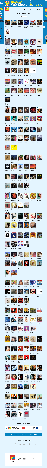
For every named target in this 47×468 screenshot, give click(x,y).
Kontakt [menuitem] (21, 9)
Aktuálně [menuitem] (15, 9)
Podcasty (19, 458)
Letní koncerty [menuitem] (29, 9)
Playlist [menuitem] (12, 9)
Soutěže (19, 460)
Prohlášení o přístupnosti (26, 463)
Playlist (19, 459)
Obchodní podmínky (25, 458)
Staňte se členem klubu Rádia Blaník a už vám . (23, 434)
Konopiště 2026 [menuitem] (34, 9)
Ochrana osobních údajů (26, 457)
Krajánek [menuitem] (25, 9)
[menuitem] (41, 9)
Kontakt (24, 460)
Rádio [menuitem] (18, 9)
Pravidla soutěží (25, 459)
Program (19, 457)
